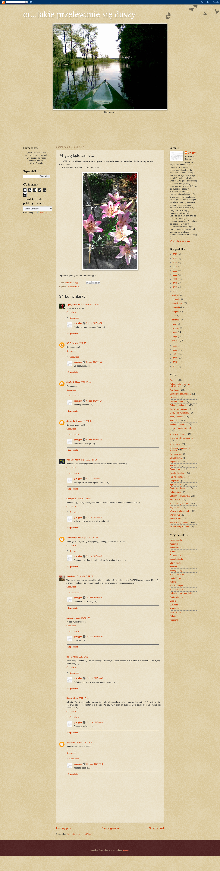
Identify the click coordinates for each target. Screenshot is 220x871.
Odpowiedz (71, 312)
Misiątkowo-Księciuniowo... (181, 438)
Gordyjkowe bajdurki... (179, 409)
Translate (44, 212)
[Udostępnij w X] (92, 282)
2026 (175, 254)
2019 (175, 283)
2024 (175, 262)
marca (175, 332)
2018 (175, 287)
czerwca (176, 320)
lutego (175, 336)
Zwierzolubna (175, 612)
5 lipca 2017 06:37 (94, 478)
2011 (175, 366)
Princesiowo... (176, 469)
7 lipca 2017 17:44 (82, 618)
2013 (175, 358)
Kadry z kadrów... (177, 417)
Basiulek (173, 567)
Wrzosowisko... (74, 287)
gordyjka (69, 283)
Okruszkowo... (176, 458)
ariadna (69, 618)
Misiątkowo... (175, 444)
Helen (69, 657)
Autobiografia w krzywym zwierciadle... (181, 385)
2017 (175, 291)
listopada (176, 299)
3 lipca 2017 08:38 (91, 304)
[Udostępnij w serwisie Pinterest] (98, 282)
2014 (175, 354)
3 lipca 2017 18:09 (83, 499)
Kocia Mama (175, 578)
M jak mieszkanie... (178, 434)
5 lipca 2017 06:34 (94, 401)
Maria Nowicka (73, 460)
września (176, 307)
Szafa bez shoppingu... (180, 488)
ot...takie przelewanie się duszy (79, 14)
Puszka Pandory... (178, 473)
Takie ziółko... (176, 500)
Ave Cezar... (175, 390)
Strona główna (110, 828)
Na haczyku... (176, 454)
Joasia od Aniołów (177, 589)
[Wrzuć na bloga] (90, 282)
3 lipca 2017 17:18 (89, 460)
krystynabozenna (74, 304)
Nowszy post (63, 828)
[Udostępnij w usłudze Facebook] (95, 282)
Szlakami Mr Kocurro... (180, 496)
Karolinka (174, 544)
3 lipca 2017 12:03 (83, 382)
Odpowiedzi (74, 318)
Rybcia (173, 616)
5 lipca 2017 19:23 (85, 576)
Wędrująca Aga (176, 570)
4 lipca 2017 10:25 (90, 537)
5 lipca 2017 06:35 (94, 440)
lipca (174, 315)
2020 (175, 279)
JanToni (70, 382)
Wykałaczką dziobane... (180, 522)
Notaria (173, 582)
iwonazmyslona (73, 537)
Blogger (125, 850)
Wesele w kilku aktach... (180, 511)
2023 (175, 267)
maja (174, 324)
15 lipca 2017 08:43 (94, 637)
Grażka (173, 601)
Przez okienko (176, 540)
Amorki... (174, 380)
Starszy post (156, 828)
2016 (175, 346)
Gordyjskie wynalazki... (180, 413)
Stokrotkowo (175, 563)
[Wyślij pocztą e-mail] (87, 282)
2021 (175, 275)
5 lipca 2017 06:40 (94, 556)
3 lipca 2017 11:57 (78, 343)
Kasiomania (175, 608)
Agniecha (174, 620)
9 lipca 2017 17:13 (80, 698)
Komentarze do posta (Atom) (79, 834)
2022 (175, 271)
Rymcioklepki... (176, 484)
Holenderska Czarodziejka (181, 593)
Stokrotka (70, 421)
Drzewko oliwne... (177, 401)
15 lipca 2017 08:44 (94, 722)
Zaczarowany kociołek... (180, 526)
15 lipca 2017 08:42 (94, 598)
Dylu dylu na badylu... (179, 405)
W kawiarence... (177, 548)
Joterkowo (71, 576)
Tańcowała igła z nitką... (180, 503)
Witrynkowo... (176, 515)
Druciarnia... (175, 397)
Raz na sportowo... (178, 477)
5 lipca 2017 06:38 (94, 517)
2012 (175, 362)
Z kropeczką (175, 555)
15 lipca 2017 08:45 (94, 764)
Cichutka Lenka (176, 559)
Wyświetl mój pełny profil (180, 241)
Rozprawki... (175, 481)
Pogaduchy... (175, 461)
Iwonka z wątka (176, 586)
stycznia (176, 340)
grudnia (175, 295)
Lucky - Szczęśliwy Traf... (181, 428)
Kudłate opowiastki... (179, 424)
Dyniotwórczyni (176, 597)
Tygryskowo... (176, 507)
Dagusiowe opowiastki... (180, 394)
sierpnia (175, 311)
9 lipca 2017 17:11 (80, 657)
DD (67, 343)
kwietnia (176, 328)
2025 (175, 258)
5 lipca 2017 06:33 (94, 362)
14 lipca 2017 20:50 (84, 742)
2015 (175, 350)
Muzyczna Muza (177, 574)
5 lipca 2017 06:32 (94, 323)
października (178, 303)
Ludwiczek (174, 605)
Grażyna (70, 499)
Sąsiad (173, 551)
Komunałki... (175, 420)
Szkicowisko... (176, 492)
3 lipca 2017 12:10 (84, 421)
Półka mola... (175, 465)
